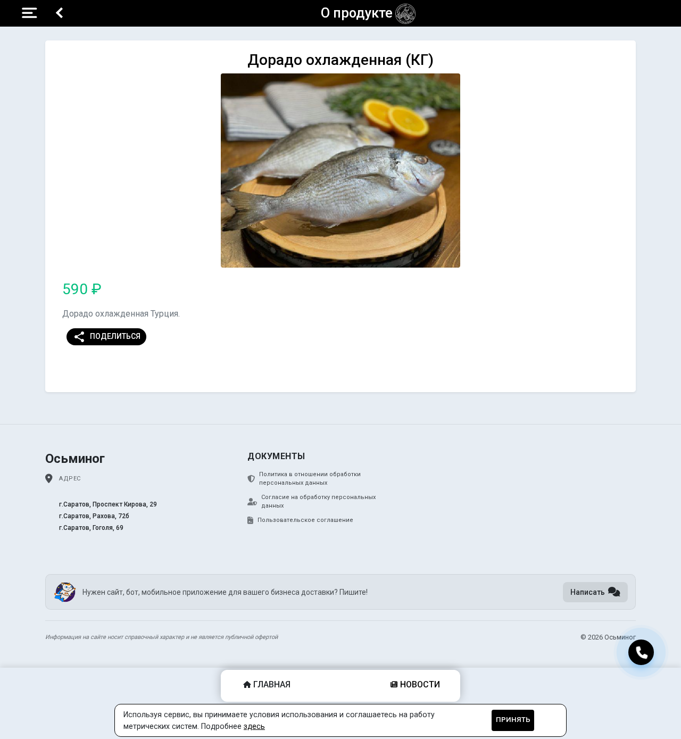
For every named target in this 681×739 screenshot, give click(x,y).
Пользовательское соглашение (305, 520)
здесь (254, 726)
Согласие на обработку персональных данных (318, 502)
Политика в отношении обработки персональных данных (310, 479)
